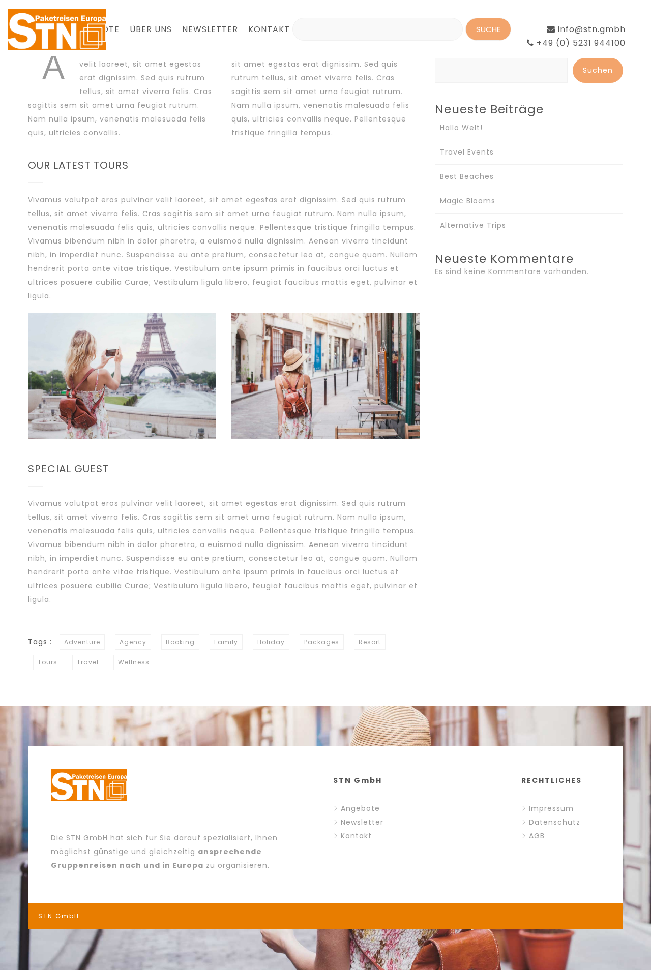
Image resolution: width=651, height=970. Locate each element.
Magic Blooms (467, 201)
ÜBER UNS (151, 29)
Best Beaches (467, 176)
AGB (537, 836)
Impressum (551, 808)
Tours (47, 662)
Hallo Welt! (461, 128)
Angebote (360, 808)
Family (226, 642)
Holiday (271, 642)
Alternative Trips (473, 225)
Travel (88, 662)
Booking (180, 642)
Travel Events (467, 152)
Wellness (134, 662)
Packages (321, 642)
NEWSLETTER (210, 29)
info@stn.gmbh (590, 29)
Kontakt (356, 836)
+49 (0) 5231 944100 (580, 43)
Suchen (598, 70)
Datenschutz (554, 822)
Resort (370, 642)
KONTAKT (269, 29)
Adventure (82, 642)
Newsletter (362, 822)
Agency (133, 642)
